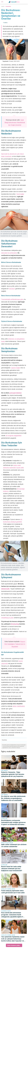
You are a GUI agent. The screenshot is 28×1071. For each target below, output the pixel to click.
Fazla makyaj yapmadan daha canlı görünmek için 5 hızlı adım (13, 892)
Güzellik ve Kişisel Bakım (8, 889)
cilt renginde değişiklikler (13, 435)
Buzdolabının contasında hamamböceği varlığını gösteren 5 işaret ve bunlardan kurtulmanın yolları (14, 822)
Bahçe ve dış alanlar (7, 842)
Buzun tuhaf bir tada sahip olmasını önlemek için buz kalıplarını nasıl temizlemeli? (11, 869)
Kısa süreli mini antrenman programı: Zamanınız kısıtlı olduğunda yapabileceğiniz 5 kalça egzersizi (12, 915)
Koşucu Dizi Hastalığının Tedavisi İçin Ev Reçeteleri (14, 644)
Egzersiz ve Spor (6, 911)
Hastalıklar (8, 6)
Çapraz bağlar (15, 368)
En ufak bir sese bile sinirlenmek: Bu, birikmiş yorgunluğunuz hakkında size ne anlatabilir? (13, 798)
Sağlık (2, 6)
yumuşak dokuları (15, 393)
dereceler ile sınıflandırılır (9, 253)
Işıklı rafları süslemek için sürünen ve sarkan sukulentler (14, 845)
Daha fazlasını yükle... (14, 945)
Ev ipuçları (4, 818)
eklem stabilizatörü (19, 706)
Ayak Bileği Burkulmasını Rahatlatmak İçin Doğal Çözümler (15, 122)
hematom (12, 288)
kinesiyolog (15, 624)
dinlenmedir (5, 589)
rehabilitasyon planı (7, 617)
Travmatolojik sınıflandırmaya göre (12, 299)
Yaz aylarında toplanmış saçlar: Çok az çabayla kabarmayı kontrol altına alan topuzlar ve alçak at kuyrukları (13, 939)
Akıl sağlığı (4, 770)
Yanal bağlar (20, 194)
